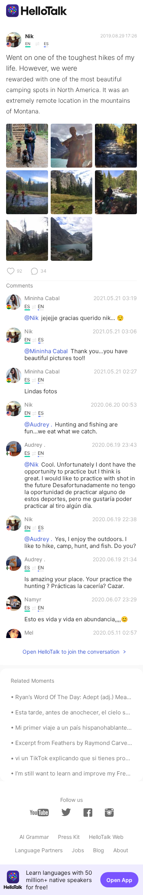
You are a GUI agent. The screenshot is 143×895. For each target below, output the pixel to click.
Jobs (78, 850)
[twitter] (66, 812)
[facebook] (88, 812)
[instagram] (109, 812)
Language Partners (39, 850)
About (120, 850)
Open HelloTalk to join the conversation (70, 651)
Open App (119, 880)
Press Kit (69, 837)
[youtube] (39, 812)
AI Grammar (34, 837)
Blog (98, 850)
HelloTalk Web (106, 837)
